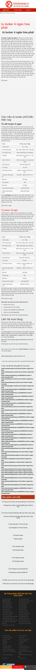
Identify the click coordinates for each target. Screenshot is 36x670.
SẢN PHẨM (18, 10)
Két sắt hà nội (23, 604)
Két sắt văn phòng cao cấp (10, 620)
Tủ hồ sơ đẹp (6, 635)
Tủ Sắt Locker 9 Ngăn (24, 144)
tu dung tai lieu (13, 335)
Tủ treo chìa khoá (24, 639)
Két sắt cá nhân (23, 611)
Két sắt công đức (23, 615)
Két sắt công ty (23, 609)
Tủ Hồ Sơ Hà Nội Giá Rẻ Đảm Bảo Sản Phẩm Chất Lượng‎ (18, 517)
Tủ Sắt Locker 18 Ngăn (24, 237)
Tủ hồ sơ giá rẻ (7, 648)
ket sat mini (4, 339)
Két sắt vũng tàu (7, 602)
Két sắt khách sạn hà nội (26, 601)
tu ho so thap (16, 332)
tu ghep (30, 333)
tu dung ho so (21, 335)
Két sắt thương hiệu (8, 613)
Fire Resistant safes (18, 561)
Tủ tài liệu (21, 637)
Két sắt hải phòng (24, 599)
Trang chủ (7, 667)
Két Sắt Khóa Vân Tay (9, 618)
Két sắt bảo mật (7, 611)
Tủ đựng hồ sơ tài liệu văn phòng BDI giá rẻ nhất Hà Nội (18, 506)
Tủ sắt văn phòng (7, 637)
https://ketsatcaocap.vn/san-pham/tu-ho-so (13, 356)
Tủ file (4, 644)
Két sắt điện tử (7, 604)
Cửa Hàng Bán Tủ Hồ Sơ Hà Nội (18, 527)
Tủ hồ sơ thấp (23, 635)
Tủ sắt (20, 644)
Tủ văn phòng (23, 649)
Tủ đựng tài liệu (7, 646)
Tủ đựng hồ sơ (23, 646)
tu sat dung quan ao (6, 332)
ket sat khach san (24, 339)
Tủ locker (21, 642)
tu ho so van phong (8, 337)
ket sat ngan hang (13, 339)
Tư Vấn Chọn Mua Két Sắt (10, 616)
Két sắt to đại (6, 609)
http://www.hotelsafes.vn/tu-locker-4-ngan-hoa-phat (16, 471)
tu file (6, 335)
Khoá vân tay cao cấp (25, 623)
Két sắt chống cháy (24, 613)
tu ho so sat (14, 333)
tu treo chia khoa (23, 333)
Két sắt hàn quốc (7, 608)
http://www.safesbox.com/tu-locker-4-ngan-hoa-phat (17, 472)
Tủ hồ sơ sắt (6, 639)
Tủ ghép (5, 642)
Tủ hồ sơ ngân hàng (8, 649)
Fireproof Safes (18, 539)
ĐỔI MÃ (6, 10)
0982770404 (18, 667)
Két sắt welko (22, 606)
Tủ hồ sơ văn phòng (24, 648)
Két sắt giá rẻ (22, 608)
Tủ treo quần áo (23, 641)
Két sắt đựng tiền (7, 606)
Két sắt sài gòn (7, 599)
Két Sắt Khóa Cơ (23, 616)
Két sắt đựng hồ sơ (24, 620)
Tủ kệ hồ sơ (22, 658)
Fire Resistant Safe (18, 550)
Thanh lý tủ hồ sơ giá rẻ (9, 651)
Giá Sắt (5, 658)
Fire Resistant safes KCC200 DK (18, 572)
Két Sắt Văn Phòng (24, 618)
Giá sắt (5, 641)
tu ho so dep (24, 332)
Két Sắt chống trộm (24, 621)
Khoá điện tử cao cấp (9, 625)
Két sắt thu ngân (7, 615)
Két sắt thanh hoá (24, 602)
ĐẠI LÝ (29, 10)
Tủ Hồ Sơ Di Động (8, 655)
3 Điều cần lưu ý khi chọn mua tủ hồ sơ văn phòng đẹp (18, 583)
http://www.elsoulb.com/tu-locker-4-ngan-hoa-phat (16, 469)
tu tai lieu (8, 333)
